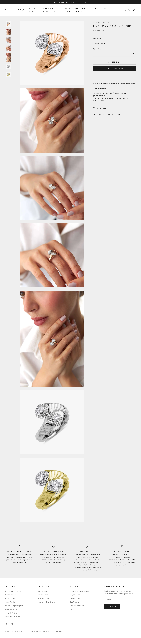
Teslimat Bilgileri (43, 595)
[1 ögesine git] (8, 24)
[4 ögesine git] (8, 48)
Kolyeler (33, 11)
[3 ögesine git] (8, 40)
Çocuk (45, 11)
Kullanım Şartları (43, 598)
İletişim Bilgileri (75, 598)
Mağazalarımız (75, 595)
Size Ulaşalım (74, 602)
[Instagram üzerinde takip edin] (12, 624)
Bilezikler (95, 8)
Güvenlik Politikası (11, 613)
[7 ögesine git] (8, 74)
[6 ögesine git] (8, 67)
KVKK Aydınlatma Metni (13, 591)
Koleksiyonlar (50, 8)
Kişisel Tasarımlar (73, 11)
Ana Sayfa (34, 8)
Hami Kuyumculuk (101, 22)
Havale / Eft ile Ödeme (77, 606)
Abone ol (112, 607)
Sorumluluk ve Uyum (12, 617)
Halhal (56, 11)
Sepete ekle (114, 62)
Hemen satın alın (114, 68)
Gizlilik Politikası (10, 595)
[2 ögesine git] (8, 32)
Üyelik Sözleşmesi (11, 609)
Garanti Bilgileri (43, 591)
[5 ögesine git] (8, 57)
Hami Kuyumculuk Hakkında (79, 591)
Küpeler (108, 8)
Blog (71, 609)
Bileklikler (80, 8)
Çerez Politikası (10, 602)
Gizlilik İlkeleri (10, 598)
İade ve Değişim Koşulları (46, 602)
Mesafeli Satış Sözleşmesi (14, 606)
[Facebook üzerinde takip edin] (6, 624)
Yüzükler (65, 8)
